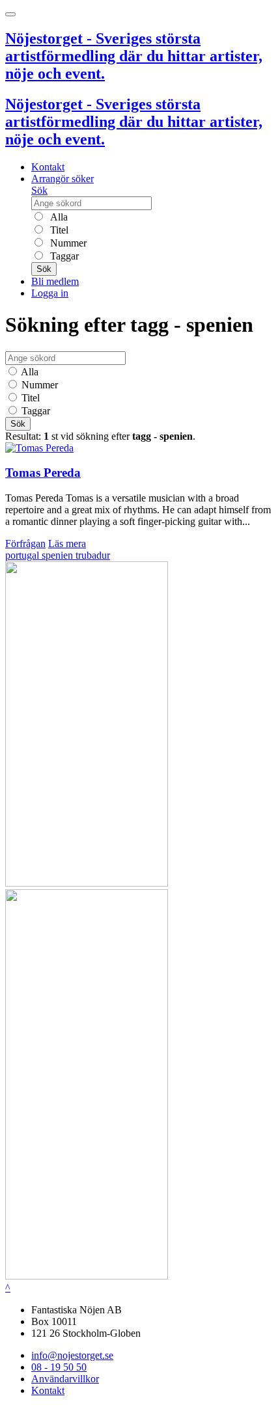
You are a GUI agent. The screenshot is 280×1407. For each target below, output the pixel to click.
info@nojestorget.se (72, 1355)
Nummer (67, 242)
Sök (39, 190)
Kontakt (47, 166)
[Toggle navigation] (10, 14)
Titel (58, 229)
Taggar (63, 255)
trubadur (93, 555)
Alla (58, 216)
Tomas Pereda (43, 472)
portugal (23, 555)
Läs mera (67, 543)
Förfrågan (25, 543)
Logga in (49, 293)
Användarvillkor (65, 1378)
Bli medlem (55, 281)
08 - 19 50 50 (59, 1367)
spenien (59, 555)
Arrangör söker (62, 178)
